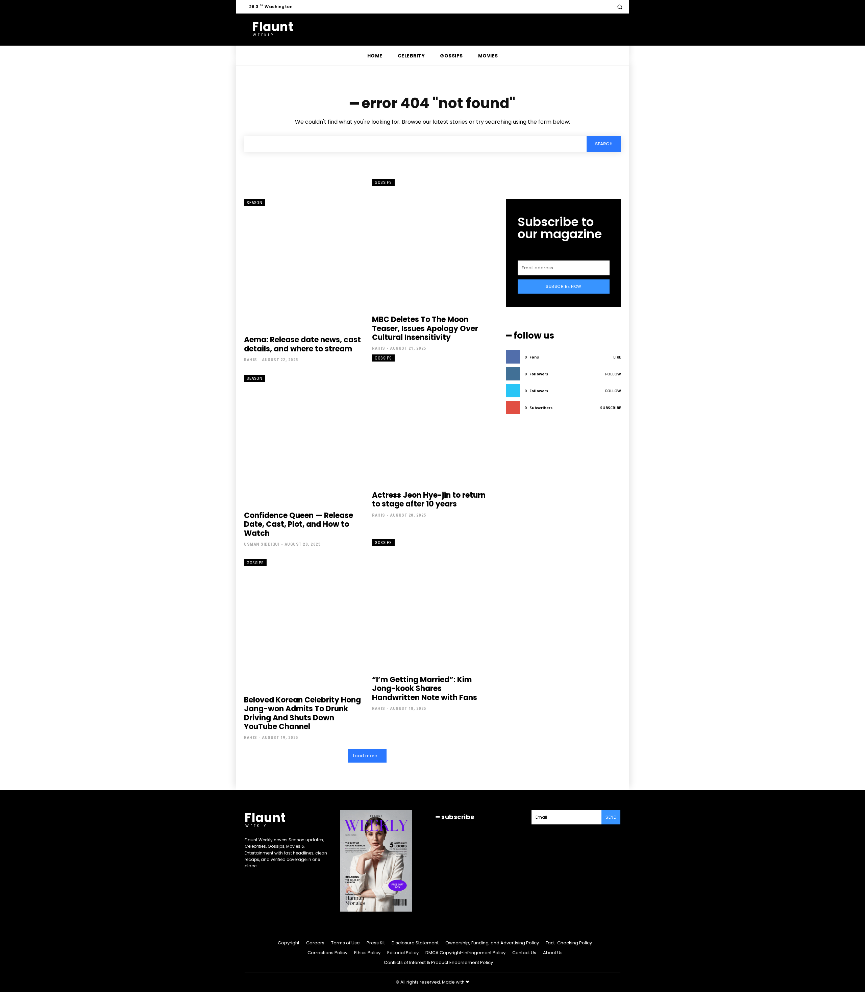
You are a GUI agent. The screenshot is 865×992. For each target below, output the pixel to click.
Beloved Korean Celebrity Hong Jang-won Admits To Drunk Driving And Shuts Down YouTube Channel (302, 713)
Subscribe (610, 407)
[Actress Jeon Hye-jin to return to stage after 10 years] (431, 419)
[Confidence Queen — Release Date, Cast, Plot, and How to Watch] (303, 439)
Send (611, 817)
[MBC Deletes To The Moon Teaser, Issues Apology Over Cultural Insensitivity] (431, 243)
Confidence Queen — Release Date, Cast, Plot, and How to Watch (298, 524)
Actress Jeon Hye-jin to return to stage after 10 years (429, 499)
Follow (613, 373)
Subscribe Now (564, 286)
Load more (365, 756)
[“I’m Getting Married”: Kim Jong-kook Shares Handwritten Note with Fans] (431, 604)
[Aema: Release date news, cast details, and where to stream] (303, 264)
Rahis (250, 359)
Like (617, 356)
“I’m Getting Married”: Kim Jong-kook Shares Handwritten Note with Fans (424, 688)
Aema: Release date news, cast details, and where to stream (302, 344)
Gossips (383, 182)
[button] (619, 7)
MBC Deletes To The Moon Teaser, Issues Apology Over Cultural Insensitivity (425, 328)
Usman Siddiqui (261, 544)
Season (254, 202)
